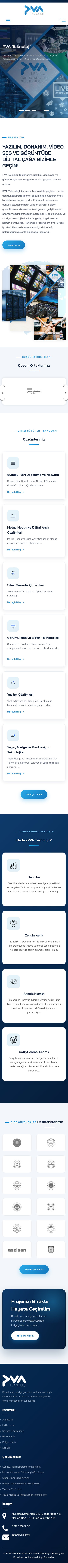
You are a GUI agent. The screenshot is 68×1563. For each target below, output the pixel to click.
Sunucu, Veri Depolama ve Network (33, 475)
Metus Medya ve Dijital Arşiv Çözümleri (23, 1472)
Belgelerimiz (9, 1442)
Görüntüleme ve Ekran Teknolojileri (33, 638)
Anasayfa (7, 1419)
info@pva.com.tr (21, 1534)
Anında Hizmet (34, 994)
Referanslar (8, 1436)
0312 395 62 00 (21, 1526)
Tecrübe (34, 877)
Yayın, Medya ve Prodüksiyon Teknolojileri (24, 1494)
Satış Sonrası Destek (34, 1052)
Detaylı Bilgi (14, 492)
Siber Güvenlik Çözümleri (25, 585)
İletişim (6, 1447)
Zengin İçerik (34, 935)
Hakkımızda (8, 1425)
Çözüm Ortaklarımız (13, 1430)
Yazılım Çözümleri (20, 694)
